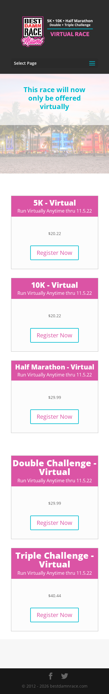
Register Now (54, 253)
